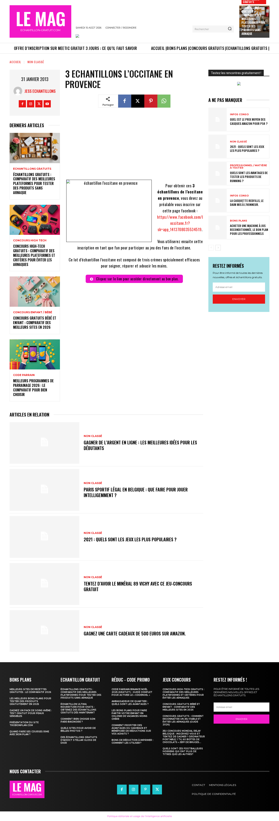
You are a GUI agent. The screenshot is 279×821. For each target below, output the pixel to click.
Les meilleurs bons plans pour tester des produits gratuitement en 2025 (30, 701)
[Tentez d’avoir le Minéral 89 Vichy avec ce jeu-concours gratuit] (44, 584)
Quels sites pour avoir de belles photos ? (78, 729)
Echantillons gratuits (32, 169)
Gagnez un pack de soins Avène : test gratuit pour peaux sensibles (31, 713)
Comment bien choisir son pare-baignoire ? (78, 720)
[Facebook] (22, 103)
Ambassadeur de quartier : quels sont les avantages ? (130, 703)
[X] (39, 103)
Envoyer (238, 299)
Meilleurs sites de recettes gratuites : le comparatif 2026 (30, 691)
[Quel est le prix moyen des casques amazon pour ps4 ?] (217, 119)
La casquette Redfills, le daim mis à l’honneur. (247, 202)
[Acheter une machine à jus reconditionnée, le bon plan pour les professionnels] (217, 227)
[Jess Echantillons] (19, 91)
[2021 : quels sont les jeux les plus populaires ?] (44, 537)
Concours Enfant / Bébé (32, 312)
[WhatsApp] (163, 101)
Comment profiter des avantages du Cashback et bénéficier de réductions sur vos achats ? (131, 729)
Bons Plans (238, 221)
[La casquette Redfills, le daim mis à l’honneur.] (217, 200)
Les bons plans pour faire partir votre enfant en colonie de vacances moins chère (129, 714)
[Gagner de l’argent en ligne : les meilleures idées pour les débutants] (44, 443)
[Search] (230, 28)
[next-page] (218, 248)
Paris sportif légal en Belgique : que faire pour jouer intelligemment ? (136, 492)
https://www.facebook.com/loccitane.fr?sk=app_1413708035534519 (180, 223)
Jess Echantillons (40, 91)
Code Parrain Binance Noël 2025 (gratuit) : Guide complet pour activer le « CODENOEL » (132, 692)
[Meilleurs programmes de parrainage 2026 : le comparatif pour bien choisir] (35, 354)
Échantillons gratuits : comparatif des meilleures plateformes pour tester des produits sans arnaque (253, 20)
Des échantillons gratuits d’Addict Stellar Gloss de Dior (79, 740)
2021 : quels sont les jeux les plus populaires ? (130, 539)
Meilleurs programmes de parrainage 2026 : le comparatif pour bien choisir (33, 387)
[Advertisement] (134, 146)
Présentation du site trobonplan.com (24, 724)
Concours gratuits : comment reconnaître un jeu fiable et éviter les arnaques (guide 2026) (183, 720)
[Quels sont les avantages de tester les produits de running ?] (217, 173)
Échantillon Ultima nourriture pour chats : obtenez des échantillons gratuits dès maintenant (78, 708)
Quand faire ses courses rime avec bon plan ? (29, 733)
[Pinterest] (150, 101)
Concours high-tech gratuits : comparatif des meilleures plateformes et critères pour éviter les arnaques (34, 255)
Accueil (15, 61)
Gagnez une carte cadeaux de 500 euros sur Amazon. (135, 633)
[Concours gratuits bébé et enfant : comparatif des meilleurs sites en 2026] (35, 291)
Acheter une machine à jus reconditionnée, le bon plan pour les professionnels (249, 229)
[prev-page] (211, 248)
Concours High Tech (29, 240)
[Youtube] (47, 103)
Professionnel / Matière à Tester (248, 166)
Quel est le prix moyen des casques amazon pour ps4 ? (248, 121)
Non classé (35, 61)
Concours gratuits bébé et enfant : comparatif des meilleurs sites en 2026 (34, 322)
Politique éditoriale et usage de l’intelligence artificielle (139, 816)
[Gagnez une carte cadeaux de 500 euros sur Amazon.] (44, 631)
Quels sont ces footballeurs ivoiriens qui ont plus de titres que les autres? (183, 751)
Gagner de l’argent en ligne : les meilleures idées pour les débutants (140, 445)
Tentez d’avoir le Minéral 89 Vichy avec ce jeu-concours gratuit (138, 586)
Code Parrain (24, 375)
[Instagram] (30, 103)
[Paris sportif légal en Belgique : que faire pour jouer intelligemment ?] (44, 490)
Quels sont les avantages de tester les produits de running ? (249, 176)
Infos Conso (239, 114)
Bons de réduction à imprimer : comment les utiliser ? (132, 741)
